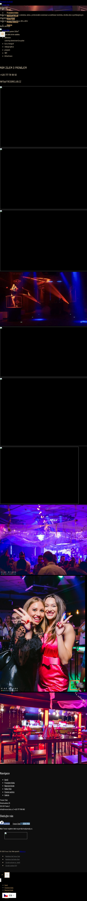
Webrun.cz (22, 851)
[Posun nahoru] (2, 875)
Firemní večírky (12, 22)
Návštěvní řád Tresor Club (12, 856)
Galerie (9, 25)
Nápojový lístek (12, 16)
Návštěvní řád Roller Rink (12, 859)
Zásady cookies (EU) (11, 865)
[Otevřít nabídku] (2, 34)
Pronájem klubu (12, 13)
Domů (9, 9)
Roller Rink (11, 19)
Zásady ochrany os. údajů (12, 862)
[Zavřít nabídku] (0, 880)
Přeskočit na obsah (6, 1)
